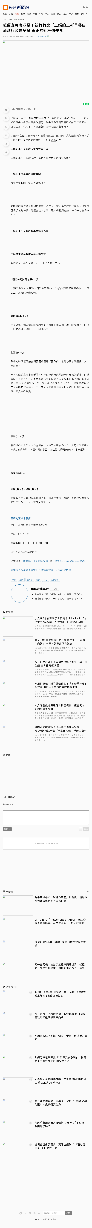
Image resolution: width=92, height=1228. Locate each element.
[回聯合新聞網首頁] (5, 7)
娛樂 (23, 13)
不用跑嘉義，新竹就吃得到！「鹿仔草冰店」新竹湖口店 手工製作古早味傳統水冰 (61, 685)
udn (4, 19)
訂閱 (68, 1213)
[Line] (6, 118)
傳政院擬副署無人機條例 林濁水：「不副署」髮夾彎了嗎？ (61, 1124)
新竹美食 (55, 580)
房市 (65, 13)
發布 (86, 829)
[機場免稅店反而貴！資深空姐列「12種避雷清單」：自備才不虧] (18, 1153)
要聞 (11, 13)
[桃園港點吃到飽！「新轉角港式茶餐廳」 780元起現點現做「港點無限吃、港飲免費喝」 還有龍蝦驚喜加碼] (18, 735)
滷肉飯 (30, 580)
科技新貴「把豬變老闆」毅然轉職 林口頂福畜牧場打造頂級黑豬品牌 (60, 1015)
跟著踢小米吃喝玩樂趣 (35, 561)
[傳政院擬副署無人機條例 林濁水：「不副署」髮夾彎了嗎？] (18, 1131)
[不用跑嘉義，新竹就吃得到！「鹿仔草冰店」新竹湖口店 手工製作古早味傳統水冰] (18, 692)
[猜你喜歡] (88, 987)
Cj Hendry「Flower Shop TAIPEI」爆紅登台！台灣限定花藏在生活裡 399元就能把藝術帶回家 (61, 921)
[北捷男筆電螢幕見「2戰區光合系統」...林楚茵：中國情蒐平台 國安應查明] (18, 1066)
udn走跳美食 (40, 589)
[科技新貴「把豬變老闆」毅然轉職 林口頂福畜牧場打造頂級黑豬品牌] (18, 1022)
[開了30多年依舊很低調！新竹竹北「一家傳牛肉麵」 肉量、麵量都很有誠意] (18, 648)
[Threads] (6, 127)
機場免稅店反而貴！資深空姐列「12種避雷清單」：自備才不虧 (60, 1146)
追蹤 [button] (55, 589)
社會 (41, 13)
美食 (38, 580)
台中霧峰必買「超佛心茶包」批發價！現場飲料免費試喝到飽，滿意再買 (59, 594)
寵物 (77, 13)
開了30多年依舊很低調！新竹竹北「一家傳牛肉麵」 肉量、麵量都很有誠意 (60, 641)
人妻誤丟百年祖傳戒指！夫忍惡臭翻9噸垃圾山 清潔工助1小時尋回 (60, 1080)
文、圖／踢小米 (40, 37)
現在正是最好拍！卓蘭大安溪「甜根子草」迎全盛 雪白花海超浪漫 (61, 663)
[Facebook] (6, 110)
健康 (83, 13)
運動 (29, 13)
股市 (59, 13)
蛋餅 (21, 580)
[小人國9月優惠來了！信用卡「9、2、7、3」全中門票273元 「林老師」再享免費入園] (18, 627)
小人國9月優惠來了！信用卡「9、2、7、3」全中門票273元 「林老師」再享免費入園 (61, 620)
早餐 (14, 580)
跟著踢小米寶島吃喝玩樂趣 (70, 561)
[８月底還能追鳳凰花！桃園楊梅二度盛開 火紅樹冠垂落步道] (18, 714)
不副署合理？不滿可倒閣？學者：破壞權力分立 (61, 1037)
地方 (47, 13)
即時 (5, 13)
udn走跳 (16, 109)
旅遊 (10, 19)
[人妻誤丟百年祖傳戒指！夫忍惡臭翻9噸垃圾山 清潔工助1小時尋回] (18, 1087)
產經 (53, 13)
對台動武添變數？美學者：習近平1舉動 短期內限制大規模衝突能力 (61, 1102)
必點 (45, 580)
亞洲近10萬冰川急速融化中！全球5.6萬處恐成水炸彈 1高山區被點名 (60, 993)
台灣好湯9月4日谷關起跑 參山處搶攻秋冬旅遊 (60, 943)
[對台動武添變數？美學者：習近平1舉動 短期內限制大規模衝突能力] (18, 1109)
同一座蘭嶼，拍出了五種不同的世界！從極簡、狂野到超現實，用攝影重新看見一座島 (60, 966)
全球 (35, 13)
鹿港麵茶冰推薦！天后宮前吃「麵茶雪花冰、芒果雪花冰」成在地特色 (59, 598)
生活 (71, 13)
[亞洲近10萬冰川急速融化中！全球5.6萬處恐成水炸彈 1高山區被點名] (18, 1000)
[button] (84, 6)
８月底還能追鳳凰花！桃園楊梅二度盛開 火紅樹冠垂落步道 (60, 707)
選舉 (17, 13)
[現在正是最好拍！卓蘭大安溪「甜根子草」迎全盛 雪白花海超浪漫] (18, 670)
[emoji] (80, 829)
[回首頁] (19, 7)
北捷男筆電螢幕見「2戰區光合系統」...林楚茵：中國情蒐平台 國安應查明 (60, 1059)
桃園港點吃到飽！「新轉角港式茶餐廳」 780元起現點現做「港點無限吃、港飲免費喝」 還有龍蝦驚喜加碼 (59, 728)
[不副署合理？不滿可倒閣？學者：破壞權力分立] (18, 1044)
